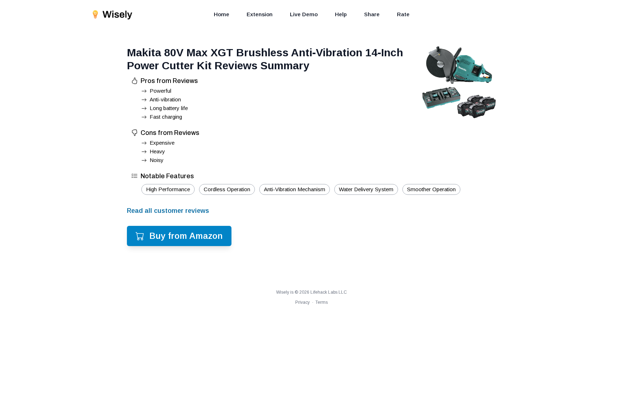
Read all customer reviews (168, 210)
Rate (403, 14)
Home (221, 14)
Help (341, 14)
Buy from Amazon (186, 236)
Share (372, 14)
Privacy (302, 302)
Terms (321, 302)
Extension (260, 14)
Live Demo (304, 14)
